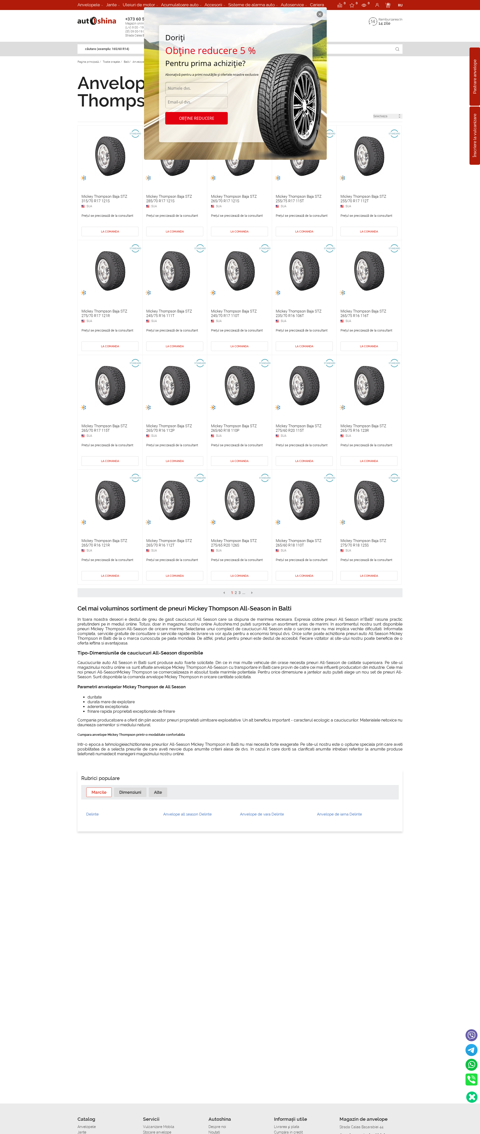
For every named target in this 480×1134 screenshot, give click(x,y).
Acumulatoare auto (179, 4)
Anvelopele (89, 4)
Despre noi (217, 1127)
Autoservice (292, 4)
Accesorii (213, 4)
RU (400, 5)
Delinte (92, 814)
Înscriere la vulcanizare (474, 136)
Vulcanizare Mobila (158, 1127)
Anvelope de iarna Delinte (339, 814)
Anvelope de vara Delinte (262, 814)
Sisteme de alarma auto (251, 4)
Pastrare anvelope (474, 77)
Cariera (317, 4)
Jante (111, 4)
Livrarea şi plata (286, 1127)
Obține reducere (196, 118)
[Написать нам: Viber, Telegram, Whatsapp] (472, 1097)
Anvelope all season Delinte (187, 814)
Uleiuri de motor (139, 4)
